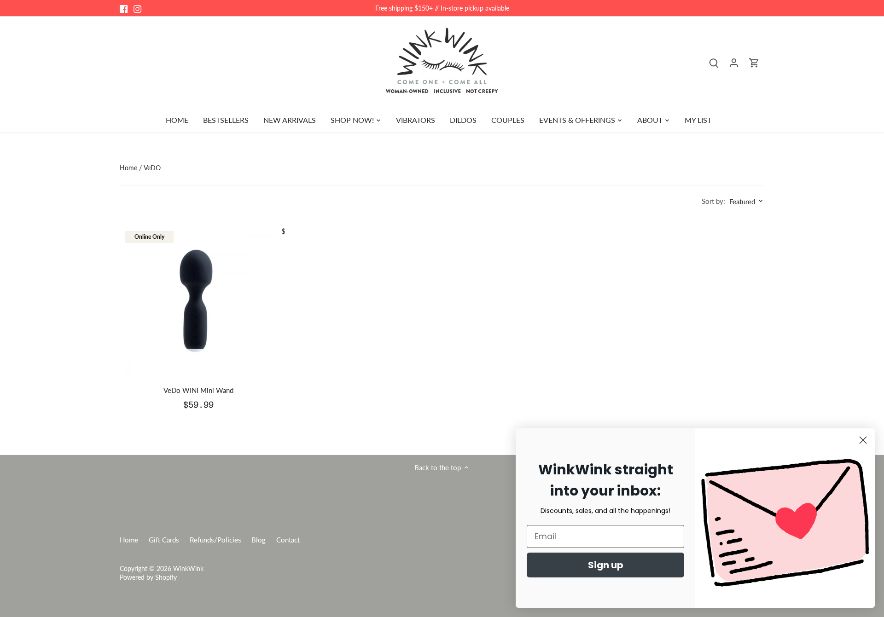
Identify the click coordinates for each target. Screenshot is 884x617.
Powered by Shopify (148, 577)
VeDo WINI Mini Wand (198, 390)
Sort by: (713, 201)
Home (129, 540)
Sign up (605, 565)
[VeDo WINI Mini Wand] (198, 304)
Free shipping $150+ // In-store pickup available (442, 8)
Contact (288, 540)
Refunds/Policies (215, 540)
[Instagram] (137, 8)
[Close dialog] (863, 440)
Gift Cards (164, 540)
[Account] (734, 62)
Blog (258, 540)
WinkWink (188, 568)
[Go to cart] (754, 62)
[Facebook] (124, 8)
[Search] (714, 62)
